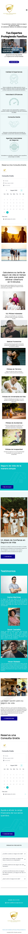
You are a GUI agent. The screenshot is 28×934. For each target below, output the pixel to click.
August (12, 190)
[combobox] (14, 219)
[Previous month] (6, 190)
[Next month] (21, 190)
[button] (26, 10)
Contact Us (23, 929)
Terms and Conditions (7, 929)
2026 (16, 190)
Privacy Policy (16, 929)
